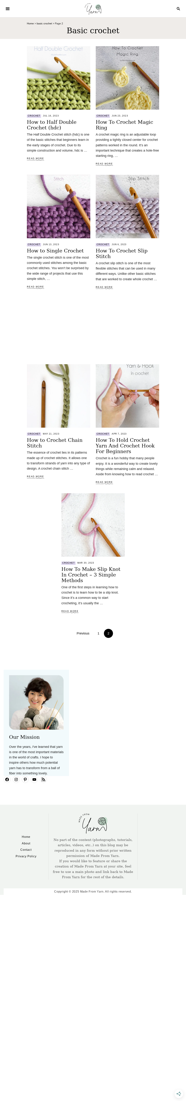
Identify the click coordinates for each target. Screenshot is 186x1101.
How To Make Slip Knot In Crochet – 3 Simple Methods (90, 574)
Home (30, 23)
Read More (35, 158)
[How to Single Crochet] (58, 206)
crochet (34, 115)
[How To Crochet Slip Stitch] (127, 206)
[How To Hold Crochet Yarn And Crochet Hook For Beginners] (127, 396)
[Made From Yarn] (93, 8)
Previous (83, 633)
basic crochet (44, 23)
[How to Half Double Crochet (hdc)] (58, 78)
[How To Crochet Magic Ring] (127, 78)
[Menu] (7, 9)
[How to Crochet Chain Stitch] (58, 396)
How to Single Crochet (55, 251)
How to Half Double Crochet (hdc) (51, 124)
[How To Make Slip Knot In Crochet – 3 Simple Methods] (93, 525)
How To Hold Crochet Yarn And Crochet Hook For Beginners (125, 445)
